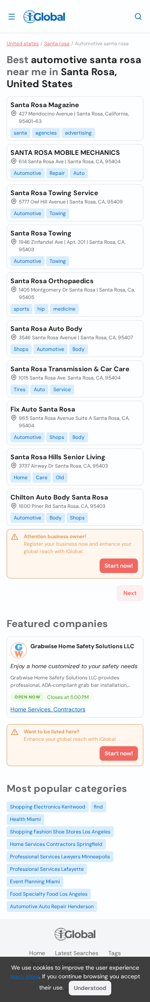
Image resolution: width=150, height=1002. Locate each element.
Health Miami (25, 819)
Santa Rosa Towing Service (54, 193)
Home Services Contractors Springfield (56, 844)
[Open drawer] (11, 16)
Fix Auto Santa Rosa (42, 409)
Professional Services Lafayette (47, 869)
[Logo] (44, 16)
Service (62, 389)
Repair (57, 173)
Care (42, 477)
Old (60, 477)
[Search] (138, 16)
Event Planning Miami (35, 881)
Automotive (27, 173)
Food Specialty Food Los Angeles (49, 894)
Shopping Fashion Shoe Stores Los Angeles (60, 831)
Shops (21, 349)
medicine (64, 309)
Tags (114, 953)
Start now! (119, 753)
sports (21, 309)
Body (78, 349)
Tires (19, 389)
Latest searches (76, 953)
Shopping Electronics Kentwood (47, 807)
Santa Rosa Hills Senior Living (57, 457)
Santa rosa (57, 43)
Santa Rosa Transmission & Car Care (70, 369)
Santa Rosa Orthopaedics (52, 281)
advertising (78, 133)
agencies (46, 133)
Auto (79, 173)
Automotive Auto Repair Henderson (52, 906)
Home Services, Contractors (47, 709)
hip (41, 309)
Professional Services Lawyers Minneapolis (60, 856)
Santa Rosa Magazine (44, 104)
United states (23, 43)
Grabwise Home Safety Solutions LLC (82, 646)
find (98, 807)
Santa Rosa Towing (41, 233)
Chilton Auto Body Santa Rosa (59, 497)
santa (20, 133)
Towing (58, 213)
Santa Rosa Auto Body (46, 328)
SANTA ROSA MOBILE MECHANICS (65, 152)
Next (130, 593)
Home (21, 477)
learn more (24, 976)
